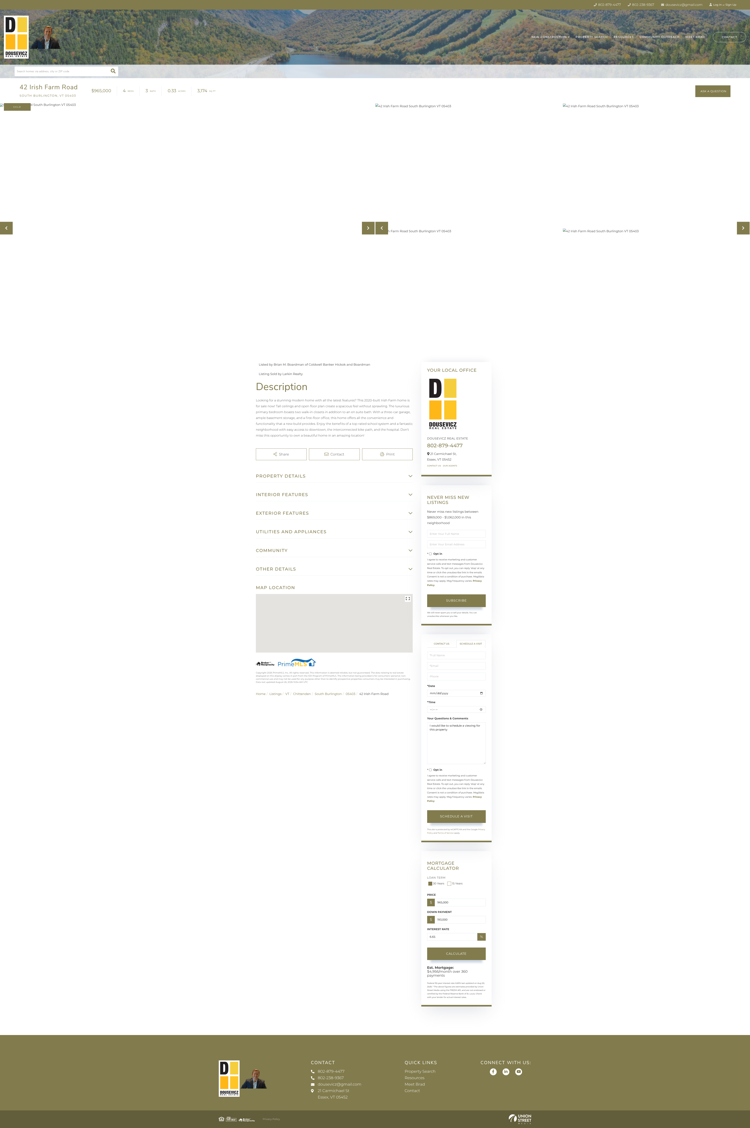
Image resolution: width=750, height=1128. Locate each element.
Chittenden (302, 694)
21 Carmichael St (333, 1094)
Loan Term (436, 877)
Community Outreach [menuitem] (660, 37)
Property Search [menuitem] (592, 37)
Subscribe (456, 600)
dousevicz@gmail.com (684, 5)
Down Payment (439, 912)
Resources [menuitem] (624, 37)
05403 (350, 694)
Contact (729, 37)
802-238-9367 (642, 5)
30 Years (438, 883)
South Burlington (328, 694)
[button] (113, 71)
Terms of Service (446, 833)
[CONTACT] (712, 91)
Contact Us (434, 465)
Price (431, 895)
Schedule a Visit (471, 643)
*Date (431, 686)
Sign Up (730, 4)
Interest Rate (438, 929)
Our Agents (450, 465)
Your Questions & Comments (447, 718)
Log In (717, 4)
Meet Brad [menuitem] (695, 37)
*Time (431, 702)
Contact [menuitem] (412, 1091)
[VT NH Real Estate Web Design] (520, 1119)
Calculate (456, 954)
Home (261, 694)
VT (287, 694)
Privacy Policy (271, 1119)
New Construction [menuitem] (549, 37)
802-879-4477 (609, 5)
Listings (275, 694)
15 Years (457, 883)
